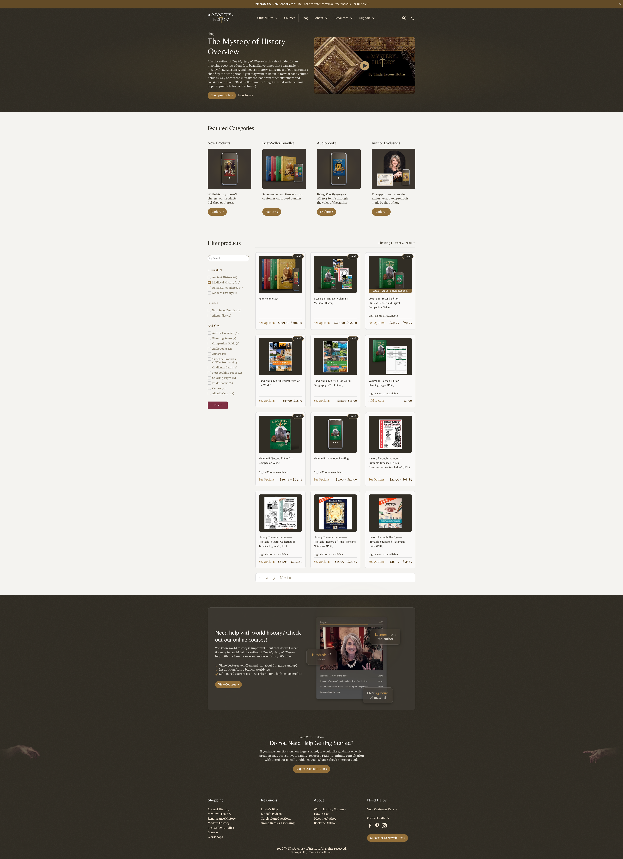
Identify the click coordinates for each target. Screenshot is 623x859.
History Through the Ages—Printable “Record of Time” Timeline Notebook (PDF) (335, 541)
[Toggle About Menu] (326, 18)
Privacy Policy (299, 852)
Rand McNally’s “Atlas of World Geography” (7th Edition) (332, 383)
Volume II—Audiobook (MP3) (331, 458)
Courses (289, 18)
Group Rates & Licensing (277, 823)
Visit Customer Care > (382, 809)
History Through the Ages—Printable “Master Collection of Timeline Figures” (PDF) (277, 541)
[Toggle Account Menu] (404, 18)
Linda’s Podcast (272, 814)
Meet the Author (325, 818)
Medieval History (219, 814)
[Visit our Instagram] (384, 826)
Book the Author (325, 823)
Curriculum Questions (276, 818)
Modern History (218, 823)
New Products (219, 142)
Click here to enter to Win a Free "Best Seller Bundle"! (332, 4)
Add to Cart (376, 400)
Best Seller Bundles (221, 828)
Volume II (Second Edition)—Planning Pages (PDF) (386, 383)
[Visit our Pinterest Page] (377, 826)
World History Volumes (330, 809)
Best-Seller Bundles (278, 142)
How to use (245, 95)
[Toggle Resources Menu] (351, 18)
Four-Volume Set (268, 298)
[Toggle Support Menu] (373, 18)
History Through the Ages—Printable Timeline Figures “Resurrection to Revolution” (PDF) (389, 463)
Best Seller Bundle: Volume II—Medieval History (332, 301)
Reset (218, 405)
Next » (285, 578)
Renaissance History (222, 818)
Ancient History (218, 809)
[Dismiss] (620, 4)
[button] (364, 65)
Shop (305, 18)
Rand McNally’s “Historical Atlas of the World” (279, 383)
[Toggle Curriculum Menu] (276, 18)
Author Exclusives (386, 142)
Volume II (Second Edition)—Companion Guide (276, 460)
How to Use (321, 814)
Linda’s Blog (269, 809)
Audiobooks (326, 142)
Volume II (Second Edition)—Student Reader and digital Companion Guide (386, 303)
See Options (267, 323)
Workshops (215, 837)
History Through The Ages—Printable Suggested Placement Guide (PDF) (387, 541)
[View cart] (412, 18)
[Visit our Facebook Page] (369, 826)
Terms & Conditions (320, 852)
